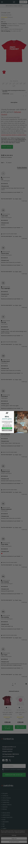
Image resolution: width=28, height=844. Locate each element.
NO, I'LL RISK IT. (7, 430)
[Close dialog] (27, 411)
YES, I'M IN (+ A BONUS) (7, 428)
